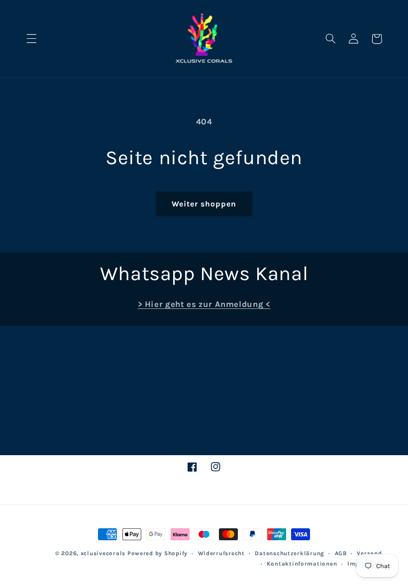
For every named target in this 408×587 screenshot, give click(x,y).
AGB (341, 553)
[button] (31, 38)
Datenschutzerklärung (289, 553)
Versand (369, 553)
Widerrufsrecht (221, 553)
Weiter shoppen (204, 203)
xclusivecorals (103, 553)
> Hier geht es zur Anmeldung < (204, 304)
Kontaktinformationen (302, 563)
